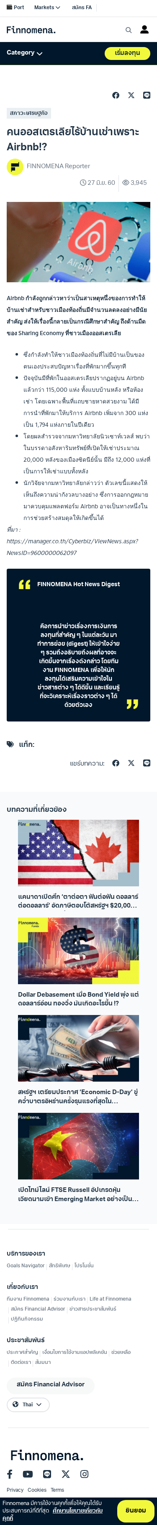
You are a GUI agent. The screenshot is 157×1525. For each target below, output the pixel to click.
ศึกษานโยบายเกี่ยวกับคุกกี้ (53, 1514)
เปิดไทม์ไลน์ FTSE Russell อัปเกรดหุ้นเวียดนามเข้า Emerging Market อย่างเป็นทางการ (75, 1195)
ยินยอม (136, 1511)
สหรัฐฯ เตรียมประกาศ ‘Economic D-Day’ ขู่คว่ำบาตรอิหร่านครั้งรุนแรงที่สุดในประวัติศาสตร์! (78, 1098)
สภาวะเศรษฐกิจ (29, 113)
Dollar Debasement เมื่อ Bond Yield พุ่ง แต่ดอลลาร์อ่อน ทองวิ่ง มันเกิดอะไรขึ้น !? (78, 999)
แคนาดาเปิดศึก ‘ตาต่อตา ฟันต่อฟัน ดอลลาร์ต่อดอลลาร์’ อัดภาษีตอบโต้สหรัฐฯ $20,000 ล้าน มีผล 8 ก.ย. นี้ (78, 902)
